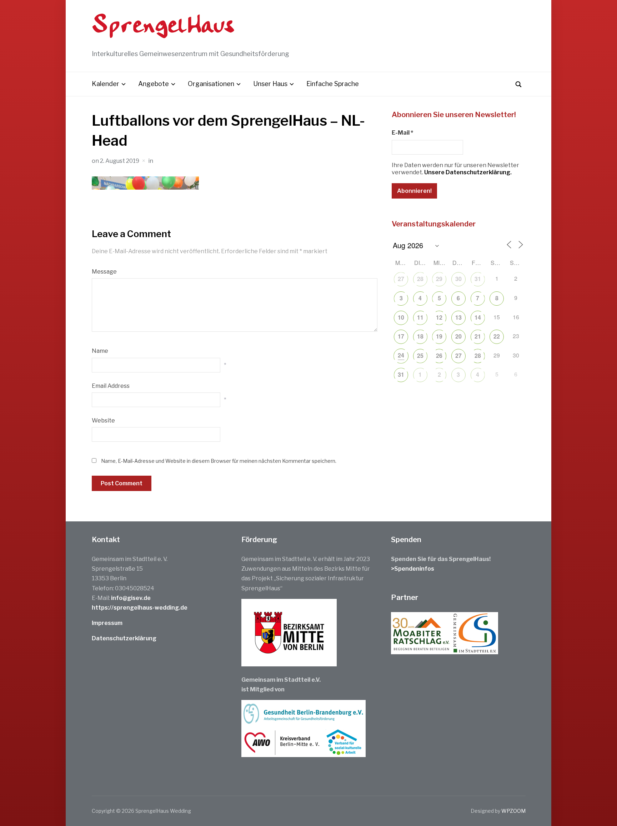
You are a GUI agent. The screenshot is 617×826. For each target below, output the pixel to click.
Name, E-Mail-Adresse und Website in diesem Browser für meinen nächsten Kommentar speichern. (218, 461)
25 (420, 355)
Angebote (153, 83)
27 (401, 279)
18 (420, 336)
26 (439, 355)
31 (478, 279)
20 (458, 336)
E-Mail (402, 132)
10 (401, 317)
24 (401, 355)
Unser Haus (270, 83)
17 (401, 336)
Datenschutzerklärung (124, 638)
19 (439, 336)
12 (439, 317)
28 (420, 279)
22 (496, 336)
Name (100, 350)
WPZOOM (513, 811)
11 (420, 317)
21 (478, 336)
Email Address (111, 385)
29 (439, 279)
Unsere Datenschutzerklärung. (468, 172)
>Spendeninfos (412, 568)
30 (458, 279)
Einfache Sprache (332, 83)
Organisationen (211, 83)
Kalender (105, 83)
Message (104, 271)
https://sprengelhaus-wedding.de (139, 607)
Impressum (107, 623)
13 (458, 317)
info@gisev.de (131, 598)
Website (103, 420)
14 (478, 317)
